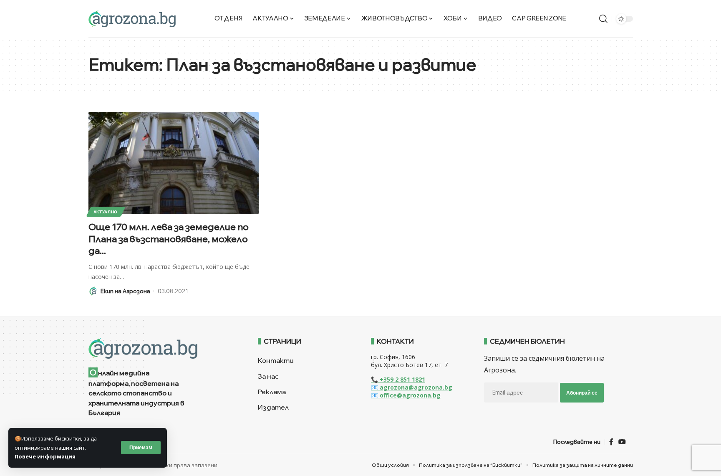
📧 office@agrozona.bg (406, 395)
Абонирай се (581, 393)
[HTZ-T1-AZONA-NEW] (162, 348)
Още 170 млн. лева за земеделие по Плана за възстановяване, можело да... (168, 238)
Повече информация (45, 456)
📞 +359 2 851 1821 (398, 379)
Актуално (105, 211)
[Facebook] (611, 442)
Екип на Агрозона (125, 291)
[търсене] (603, 19)
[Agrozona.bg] (132, 18)
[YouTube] (622, 442)
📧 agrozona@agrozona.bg (411, 387)
